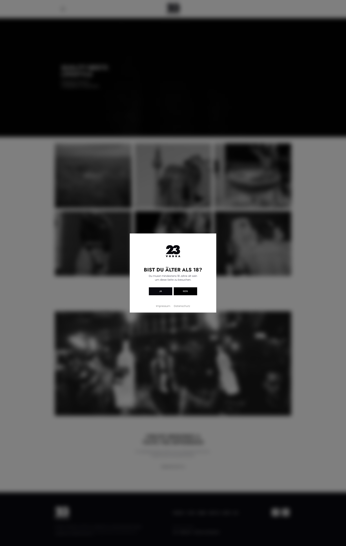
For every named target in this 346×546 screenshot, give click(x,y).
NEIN (185, 291)
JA (160, 291)
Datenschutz (182, 306)
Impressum (163, 306)
